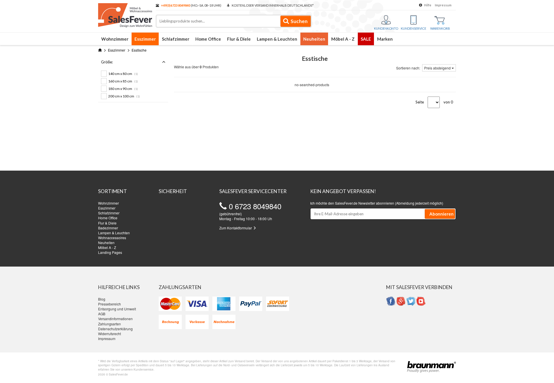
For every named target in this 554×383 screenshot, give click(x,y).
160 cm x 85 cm (123, 81)
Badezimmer (108, 227)
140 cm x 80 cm (123, 73)
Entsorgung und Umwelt (117, 308)
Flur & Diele (239, 38)
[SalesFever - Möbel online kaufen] (124, 13)
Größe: (107, 62)
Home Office (208, 38)
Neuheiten (314, 38)
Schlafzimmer (175, 38)
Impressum (443, 5)
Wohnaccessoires (112, 237)
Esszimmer (145, 38)
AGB (101, 313)
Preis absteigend (438, 67)
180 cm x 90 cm (123, 88)
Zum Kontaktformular (236, 227)
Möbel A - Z (343, 38)
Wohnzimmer (114, 38)
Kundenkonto (386, 28)
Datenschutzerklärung (115, 328)
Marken (385, 38)
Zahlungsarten (109, 323)
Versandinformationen (115, 318)
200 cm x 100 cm (124, 96)
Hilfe (427, 5)
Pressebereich (109, 303)
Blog (101, 299)
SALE (366, 38)
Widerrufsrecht (109, 333)
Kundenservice (413, 28)
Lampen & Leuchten (277, 38)
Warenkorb (440, 28)
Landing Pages (110, 252)
